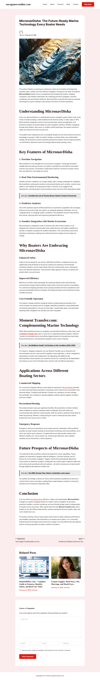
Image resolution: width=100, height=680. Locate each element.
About (52, 4)
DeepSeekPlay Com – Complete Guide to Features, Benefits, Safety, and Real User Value (32, 584)
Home (45, 4)
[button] (88, 4)
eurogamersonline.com (18, 4)
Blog (68, 4)
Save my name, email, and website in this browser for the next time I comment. (46, 650)
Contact (75, 4)
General (34, 590)
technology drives (36, 499)
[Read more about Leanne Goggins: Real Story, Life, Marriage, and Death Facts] (66, 568)
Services (60, 4)
